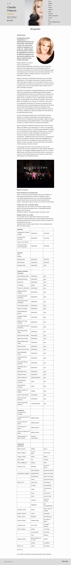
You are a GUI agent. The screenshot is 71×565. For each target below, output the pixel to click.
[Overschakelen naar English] (9, 3)
